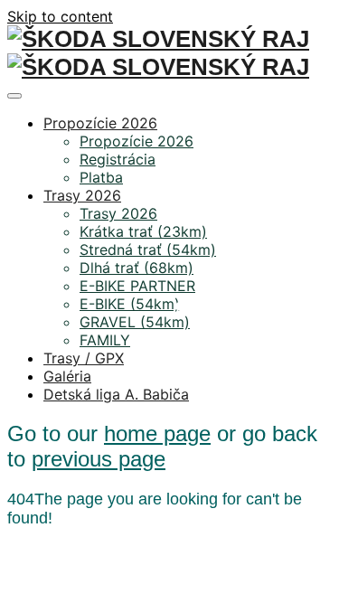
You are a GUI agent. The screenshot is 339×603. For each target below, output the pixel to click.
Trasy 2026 (82, 195)
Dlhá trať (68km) (136, 268)
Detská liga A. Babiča (116, 394)
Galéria (67, 376)
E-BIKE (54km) (130, 304)
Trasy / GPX (83, 358)
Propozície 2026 (100, 123)
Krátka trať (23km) (143, 231)
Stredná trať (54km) (148, 249)
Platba (101, 177)
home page (157, 433)
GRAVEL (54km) (135, 322)
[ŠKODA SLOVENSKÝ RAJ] (158, 41)
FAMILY (105, 340)
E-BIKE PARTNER (137, 286)
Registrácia (117, 159)
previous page (98, 459)
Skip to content (60, 16)
